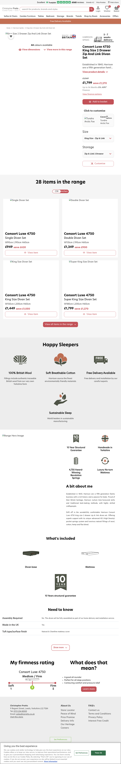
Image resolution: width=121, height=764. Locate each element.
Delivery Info (67, 721)
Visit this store (16, 717)
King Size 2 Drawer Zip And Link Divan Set (40, 28)
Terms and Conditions (99, 714)
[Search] (91, 9)
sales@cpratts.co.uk (25, 714)
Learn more (89, 689)
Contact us (93, 710)
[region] (60, 753)
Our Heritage (68, 724)
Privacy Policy (95, 717)
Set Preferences (60, 739)
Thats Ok (98, 753)
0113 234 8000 (20, 711)
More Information (50, 761)
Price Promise (68, 717)
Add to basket (100, 102)
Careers (65, 728)
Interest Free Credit (98, 721)
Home (8, 28)
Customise (100, 164)
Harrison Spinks (18, 28)
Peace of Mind (68, 714)
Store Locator (68, 710)
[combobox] (98, 138)
